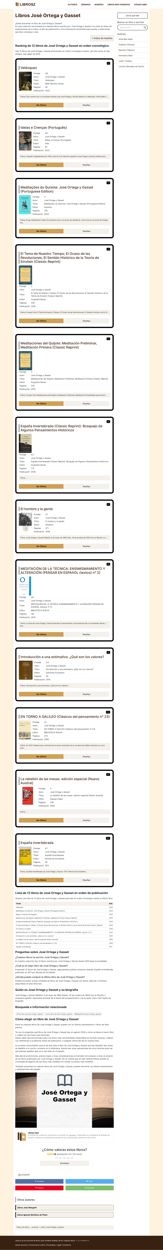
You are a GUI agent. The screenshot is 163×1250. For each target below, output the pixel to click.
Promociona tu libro (37, 1245)
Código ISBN (140, 4)
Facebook (40, 1181)
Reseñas (99, 4)
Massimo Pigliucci (127, 50)
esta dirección (35, 983)
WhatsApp (90, 1188)
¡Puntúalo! (64, 1163)
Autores (72, 4)
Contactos (67, 1245)
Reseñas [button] (86, 105)
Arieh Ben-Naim (126, 39)
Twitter (90, 1181)
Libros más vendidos (119, 4)
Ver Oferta (41, 105)
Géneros (85, 4)
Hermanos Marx (126, 55)
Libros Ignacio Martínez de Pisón (32, 1215)
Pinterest (40, 1188)
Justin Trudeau (125, 61)
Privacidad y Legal (54, 1245)
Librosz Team (33, 1133)
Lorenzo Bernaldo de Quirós (131, 66)
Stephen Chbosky (127, 44)
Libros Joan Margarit (27, 1207)
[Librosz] (25, 4)
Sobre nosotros (21, 1245)
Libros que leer (132, 15)
